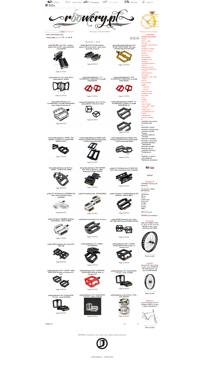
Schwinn (143, 206)
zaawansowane (69, 31)
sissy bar (144, 102)
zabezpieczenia (146, 115)
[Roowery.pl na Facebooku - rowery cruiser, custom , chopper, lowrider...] (50, 6)
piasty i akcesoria (147, 91)
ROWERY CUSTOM (148, 127)
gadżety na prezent (147, 51)
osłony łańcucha (146, 82)
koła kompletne (146, 57)
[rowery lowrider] (73, 3)
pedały (144, 85)
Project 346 (144, 201)
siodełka (144, 99)
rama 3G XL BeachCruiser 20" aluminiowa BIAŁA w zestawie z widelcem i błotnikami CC (150, 304)
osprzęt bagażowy (147, 72)
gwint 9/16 (146, 87)
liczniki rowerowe (147, 59)
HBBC (143, 208)
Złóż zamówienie (152, 31)
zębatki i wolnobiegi (147, 117)
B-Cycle (143, 205)
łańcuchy (144, 61)
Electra (143, 197)
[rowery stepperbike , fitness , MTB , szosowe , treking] (149, 3)
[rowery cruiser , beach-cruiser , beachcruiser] (111, 3)
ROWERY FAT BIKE (148, 146)
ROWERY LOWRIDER (149, 138)
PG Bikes (144, 203)
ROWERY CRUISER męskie (150, 129)
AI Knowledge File (96, 357)
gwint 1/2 (146, 89)
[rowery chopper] (92, 3)
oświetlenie (145, 75)
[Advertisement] (44, 367)
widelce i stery (146, 109)
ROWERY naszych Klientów (149, 215)
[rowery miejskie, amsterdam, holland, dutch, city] (54, 3)
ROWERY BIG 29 (147, 148)
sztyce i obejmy (146, 104)
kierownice (145, 55)
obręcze (144, 80)
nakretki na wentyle (147, 67)
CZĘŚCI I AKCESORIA (149, 36)
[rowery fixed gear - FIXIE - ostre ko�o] (130, 3)
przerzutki (145, 95)
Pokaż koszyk (143, 31)
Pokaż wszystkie (149, 256)
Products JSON (108, 357)
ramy (143, 97)
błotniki (144, 38)
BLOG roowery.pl (146, 212)
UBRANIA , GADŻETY (148, 156)
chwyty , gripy (146, 41)
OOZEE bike (145, 194)
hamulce (144, 53)
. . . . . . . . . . (145, 119)
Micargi (143, 196)
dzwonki (144, 43)
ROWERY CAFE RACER (149, 141)
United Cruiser (145, 199)
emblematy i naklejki (148, 48)
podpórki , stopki (147, 93)
